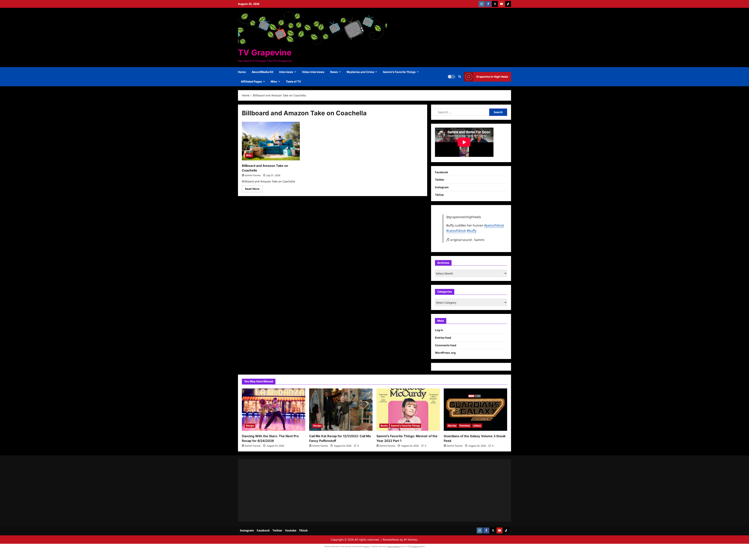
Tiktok (303, 530)
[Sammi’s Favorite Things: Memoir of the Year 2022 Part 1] (408, 409)
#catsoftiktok (456, 230)
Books (384, 425)
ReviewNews (391, 539)
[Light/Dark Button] (451, 77)
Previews (465, 425)
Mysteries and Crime (360, 72)
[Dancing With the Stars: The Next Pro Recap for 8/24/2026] (273, 409)
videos (477, 425)
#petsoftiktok (494, 225)
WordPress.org (445, 352)
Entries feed (443, 337)
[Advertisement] (359, 490)
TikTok (439, 194)
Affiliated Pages (251, 81)
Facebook (441, 172)
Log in (439, 330)
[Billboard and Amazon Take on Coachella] (271, 141)
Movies (452, 425)
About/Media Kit (262, 72)
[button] (459, 76)
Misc (274, 81)
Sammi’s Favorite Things (399, 72)
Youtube (290, 530)
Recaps (250, 425)
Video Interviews (313, 72)
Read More (254, 189)
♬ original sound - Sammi (465, 240)
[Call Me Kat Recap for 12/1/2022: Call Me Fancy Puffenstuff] (341, 409)
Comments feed (445, 345)
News (334, 72)
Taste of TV (293, 81)
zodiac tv (415, 546)
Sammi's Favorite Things (405, 425)
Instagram (442, 187)
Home (242, 72)
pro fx (366, 546)
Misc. (249, 155)
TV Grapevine (264, 52)
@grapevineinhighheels (463, 217)
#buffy (471, 230)
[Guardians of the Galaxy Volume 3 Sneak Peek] (475, 409)
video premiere (393, 546)
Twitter (439, 179)
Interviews (286, 72)
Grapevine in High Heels (492, 76)
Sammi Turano (253, 175)
